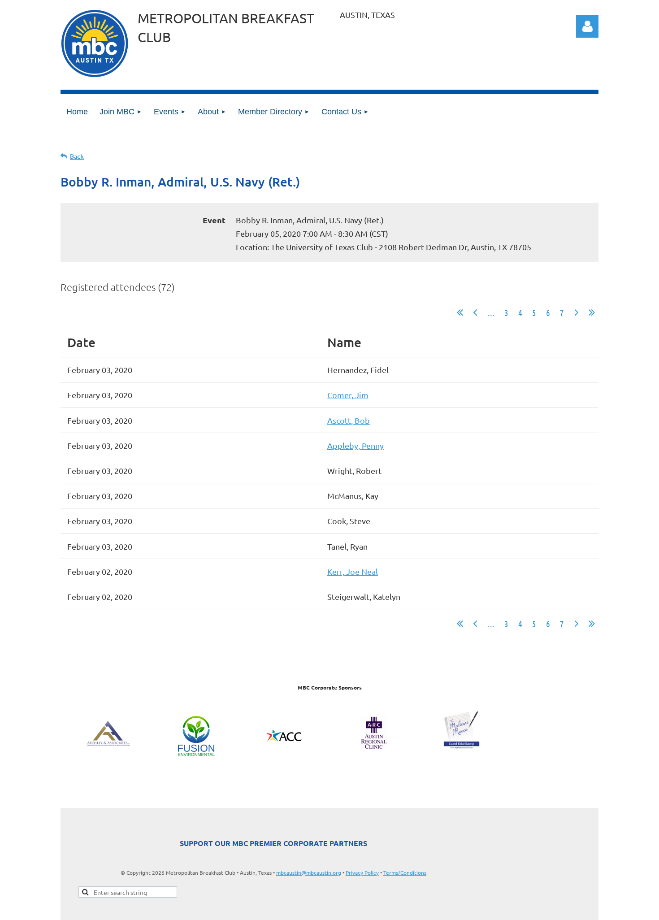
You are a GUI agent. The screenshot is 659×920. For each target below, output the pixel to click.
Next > (576, 312)
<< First (459, 312)
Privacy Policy (362, 872)
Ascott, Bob (348, 420)
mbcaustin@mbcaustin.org (308, 872)
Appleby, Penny (355, 445)
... (491, 312)
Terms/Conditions (404, 872)
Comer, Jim (348, 394)
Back (77, 156)
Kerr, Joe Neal (352, 571)
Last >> (591, 312)
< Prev (475, 312)
